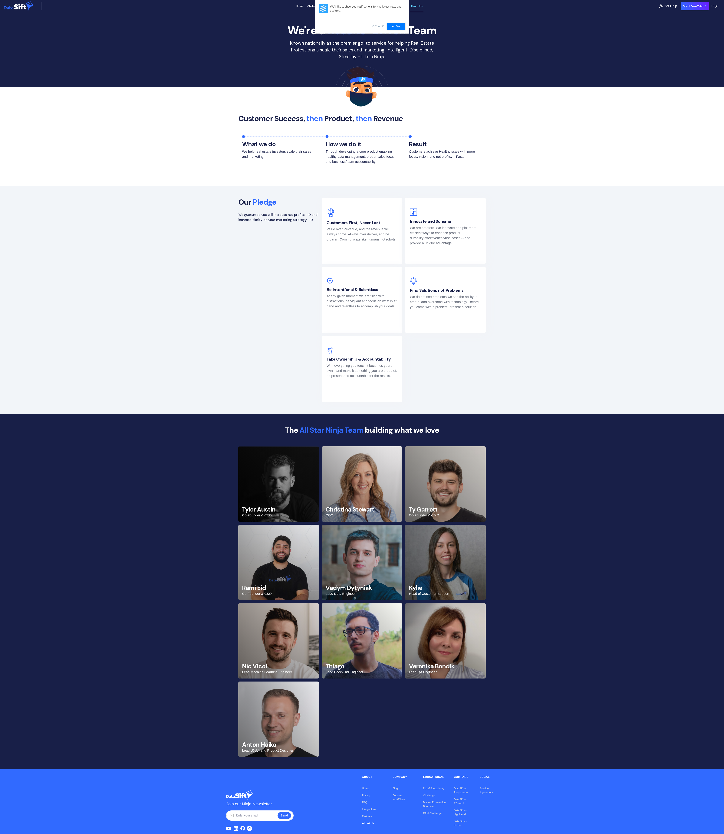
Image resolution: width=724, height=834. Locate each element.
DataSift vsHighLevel (460, 812)
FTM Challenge (432, 813)
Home (300, 6)
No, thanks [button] (377, 26)
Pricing (366, 795)
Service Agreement (486, 790)
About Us (417, 6)
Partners (367, 816)
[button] (668, 6)
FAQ (364, 802)
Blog (395, 788)
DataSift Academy (433, 788)
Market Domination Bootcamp (434, 804)
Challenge (313, 6)
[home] (22, 6)
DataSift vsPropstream (461, 790)
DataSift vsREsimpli (460, 801)
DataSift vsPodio (460, 823)
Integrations (369, 809)
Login (715, 6)
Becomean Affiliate (399, 797)
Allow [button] (396, 26)
